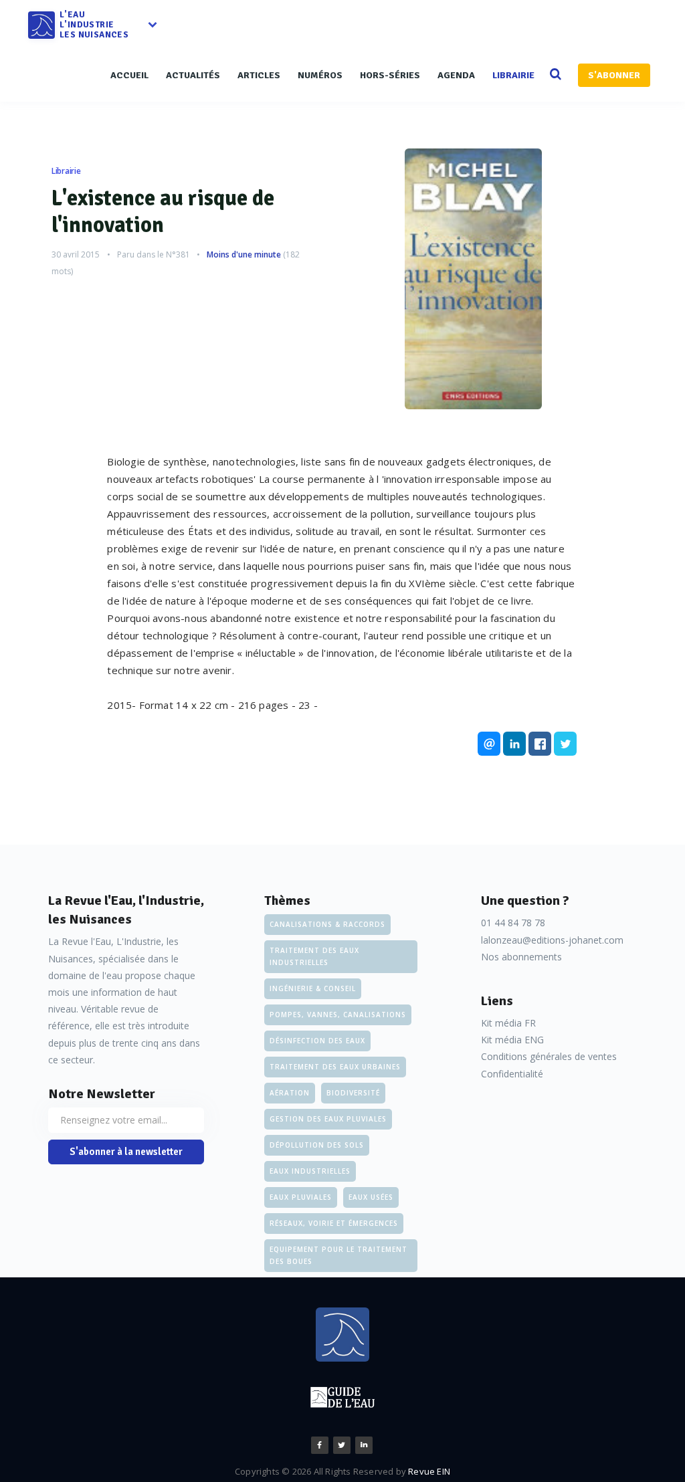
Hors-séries (390, 75)
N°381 (178, 254)
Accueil (129, 75)
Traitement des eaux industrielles (314, 956)
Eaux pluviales (301, 1197)
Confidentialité (512, 1073)
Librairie (513, 75)
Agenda (456, 75)
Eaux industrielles (310, 1171)
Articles (258, 75)
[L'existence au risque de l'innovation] (473, 278)
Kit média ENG (512, 1039)
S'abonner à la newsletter (126, 1152)
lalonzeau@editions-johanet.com (552, 940)
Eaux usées (371, 1197)
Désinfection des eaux (317, 1040)
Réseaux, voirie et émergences (334, 1223)
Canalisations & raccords (327, 924)
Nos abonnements (521, 956)
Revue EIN (429, 1471)
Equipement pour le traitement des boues (338, 1255)
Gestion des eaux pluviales (328, 1119)
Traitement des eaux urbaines (335, 1066)
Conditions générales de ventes (549, 1056)
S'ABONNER (614, 75)
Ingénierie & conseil (313, 988)
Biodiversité (353, 1092)
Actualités (193, 75)
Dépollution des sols (317, 1145)
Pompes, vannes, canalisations (338, 1014)
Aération (290, 1092)
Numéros (320, 75)
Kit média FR (508, 1023)
